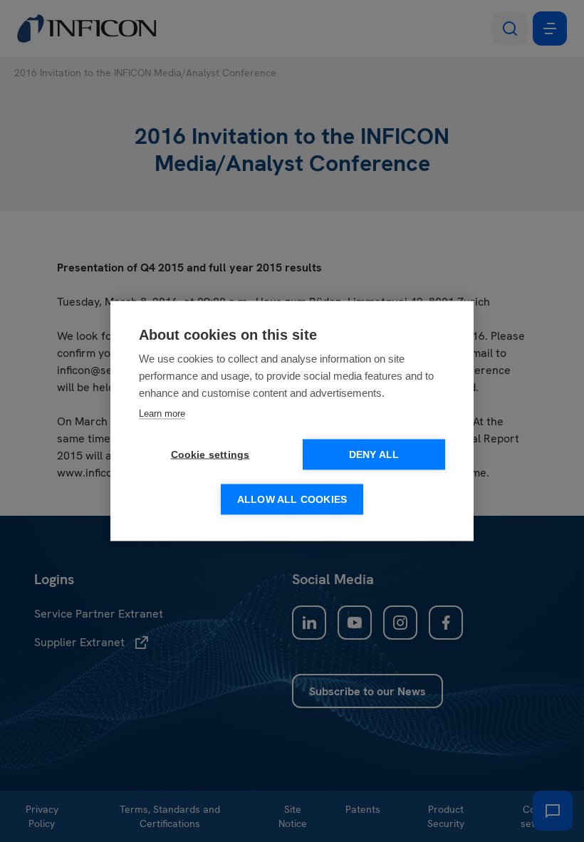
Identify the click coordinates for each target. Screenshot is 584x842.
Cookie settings (210, 454)
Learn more (162, 413)
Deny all (374, 454)
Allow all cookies (292, 499)
